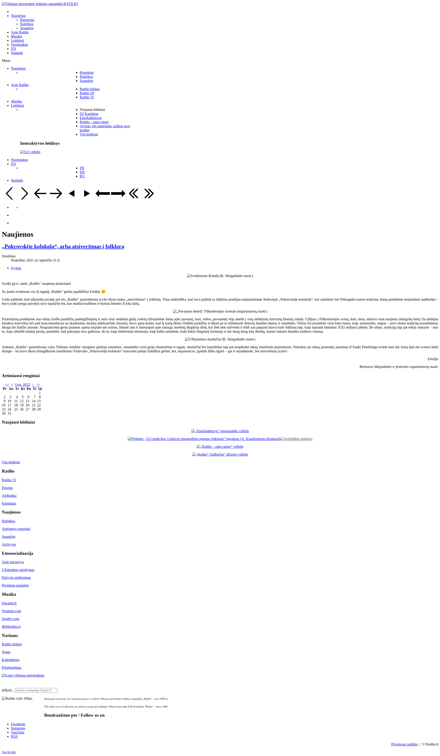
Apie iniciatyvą (13, 562)
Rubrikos (8, 521)
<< (7, 384)
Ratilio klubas (12, 644)
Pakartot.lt (9, 603)
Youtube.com (11, 611)
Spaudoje (8, 536)
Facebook (18, 724)
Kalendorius (10, 660)
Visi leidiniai (11, 462)
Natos (6, 652)
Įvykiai (16, 268)
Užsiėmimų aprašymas (18, 570)
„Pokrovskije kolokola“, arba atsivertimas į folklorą (63, 246)
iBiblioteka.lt (11, 626)
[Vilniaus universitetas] (23, 675)
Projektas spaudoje (15, 585)
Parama (7, 488)
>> (38, 384)
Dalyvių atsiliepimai (16, 577)
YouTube (17, 732)
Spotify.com (10, 619)
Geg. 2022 (22, 384)
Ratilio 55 (9, 480)
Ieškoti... (8, 690)
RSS (14, 736)
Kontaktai (9, 503)
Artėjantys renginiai (16, 529)
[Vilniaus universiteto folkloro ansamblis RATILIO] (40, 4)
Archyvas (9, 544)
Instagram (18, 728)
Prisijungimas (11, 667)
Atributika (9, 496)
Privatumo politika (404, 744)
